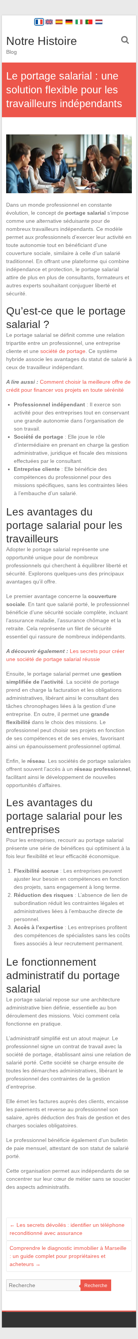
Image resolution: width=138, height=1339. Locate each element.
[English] (49, 22)
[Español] (59, 22)
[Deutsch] (69, 22)
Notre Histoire (41, 41)
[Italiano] (79, 22)
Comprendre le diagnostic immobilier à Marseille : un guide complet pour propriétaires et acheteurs (68, 1256)
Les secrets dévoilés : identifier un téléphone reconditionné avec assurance (67, 1229)
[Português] (89, 22)
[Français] (39, 22)
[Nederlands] (99, 22)
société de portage (62, 351)
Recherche (95, 1285)
